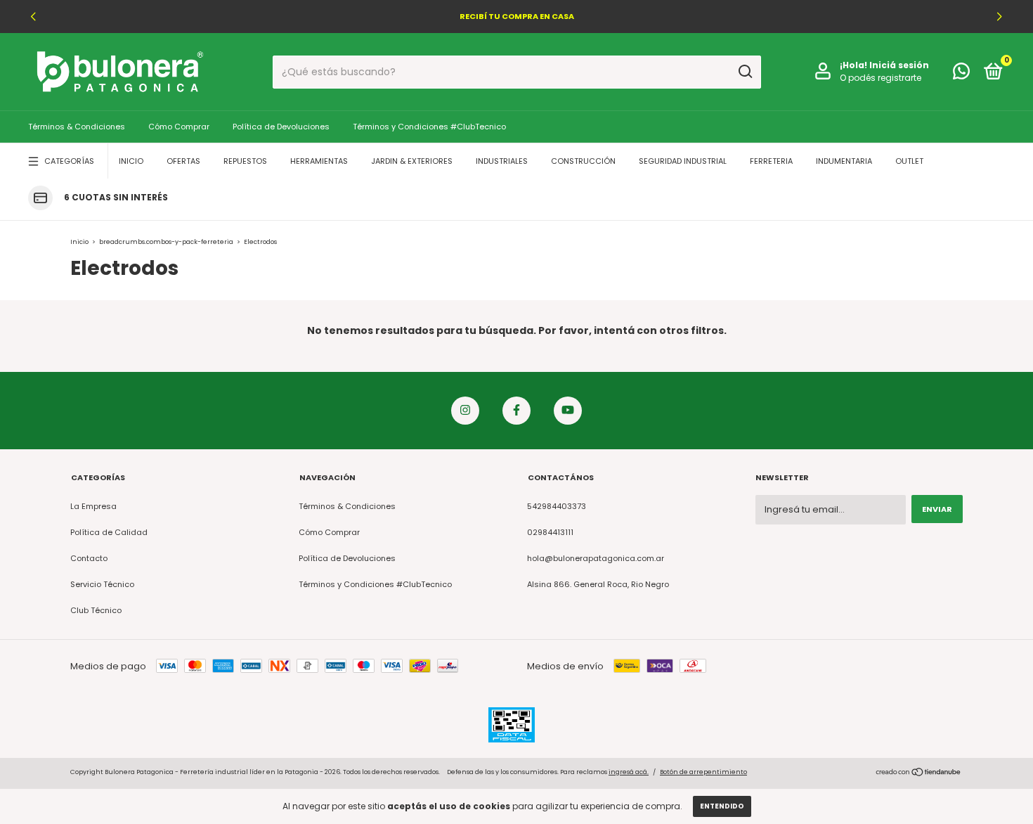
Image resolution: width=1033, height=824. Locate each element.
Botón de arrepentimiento (703, 772)
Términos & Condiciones (76, 126)
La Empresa (93, 506)
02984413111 (550, 532)
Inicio (131, 161)
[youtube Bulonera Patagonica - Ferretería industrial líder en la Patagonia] (568, 411)
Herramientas (319, 161)
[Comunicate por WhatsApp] (961, 74)
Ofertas (183, 161)
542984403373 (556, 506)
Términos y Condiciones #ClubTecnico (429, 126)
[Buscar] (744, 71)
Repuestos (245, 161)
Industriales (502, 161)
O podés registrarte (880, 78)
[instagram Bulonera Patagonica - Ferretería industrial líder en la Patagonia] (465, 411)
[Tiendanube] (919, 773)
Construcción (583, 161)
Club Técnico (96, 610)
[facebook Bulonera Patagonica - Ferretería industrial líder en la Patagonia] (516, 411)
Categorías (69, 161)
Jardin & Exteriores (412, 161)
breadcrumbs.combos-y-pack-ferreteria (166, 242)
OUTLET (909, 161)
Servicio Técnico (102, 584)
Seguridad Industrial (683, 161)
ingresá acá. (629, 772)
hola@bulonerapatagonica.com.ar (595, 558)
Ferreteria (771, 161)
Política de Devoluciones (281, 126)
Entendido (722, 806)
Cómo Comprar (178, 126)
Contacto (89, 558)
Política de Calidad (109, 532)
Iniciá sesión (899, 65)
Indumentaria (844, 161)
